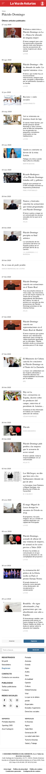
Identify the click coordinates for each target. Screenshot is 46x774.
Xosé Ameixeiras (29, 431)
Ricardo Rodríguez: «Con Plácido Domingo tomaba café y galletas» (33, 177)
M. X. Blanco (27, 494)
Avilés (27, 672)
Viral (26, 693)
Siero (27, 675)
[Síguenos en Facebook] (4, 700)
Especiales (29, 704)
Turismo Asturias (31, 740)
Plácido (26, 427)
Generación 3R (31, 732)
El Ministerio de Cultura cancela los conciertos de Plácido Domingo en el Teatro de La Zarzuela (33, 362)
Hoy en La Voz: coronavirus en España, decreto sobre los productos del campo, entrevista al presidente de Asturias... (33, 398)
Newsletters (6, 665)
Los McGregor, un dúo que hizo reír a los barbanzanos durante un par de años (33, 477)
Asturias (28, 661)
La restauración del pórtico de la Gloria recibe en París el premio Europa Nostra (32, 574)
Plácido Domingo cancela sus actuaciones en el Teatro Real (33, 284)
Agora (27, 725)
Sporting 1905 (7, 725)
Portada (28, 657)
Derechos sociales (32, 711)
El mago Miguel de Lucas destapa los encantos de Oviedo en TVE (32, 508)
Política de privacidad (20, 769)
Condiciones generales (13, 771)
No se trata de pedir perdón (13, 264)
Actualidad (29, 679)
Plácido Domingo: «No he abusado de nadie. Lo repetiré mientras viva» (33, 67)
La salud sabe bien (32, 736)
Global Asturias (31, 690)
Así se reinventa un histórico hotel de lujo (32, 117)
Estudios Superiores (32, 708)
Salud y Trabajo (31, 743)
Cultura (27, 686)
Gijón (27, 668)
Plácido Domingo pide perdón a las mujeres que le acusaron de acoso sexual (32, 447)
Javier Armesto (29, 103)
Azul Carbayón (7, 729)
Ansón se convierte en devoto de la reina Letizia (32, 152)
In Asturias (29, 722)
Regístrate (6, 668)
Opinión (28, 683)
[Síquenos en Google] (17, 706)
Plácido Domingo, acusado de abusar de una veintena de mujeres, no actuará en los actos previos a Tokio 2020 (33, 541)
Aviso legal (7, 769)
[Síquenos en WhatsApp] (10, 705)
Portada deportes (8, 722)
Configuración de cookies (31, 771)
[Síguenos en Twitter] (10, 700)
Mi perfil (5, 661)
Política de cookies (36, 769)
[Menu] (3, 3)
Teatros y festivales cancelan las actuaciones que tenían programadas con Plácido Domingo (33, 205)
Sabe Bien (29, 729)
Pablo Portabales (30, 190)
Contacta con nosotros (10, 677)
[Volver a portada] (23, 3)
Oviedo (27, 665)
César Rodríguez (30, 416)
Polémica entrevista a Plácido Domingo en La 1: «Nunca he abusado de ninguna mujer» (33, 33)
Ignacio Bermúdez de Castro (13, 268)
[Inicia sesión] (42, 3)
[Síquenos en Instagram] (17, 700)
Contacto (5, 690)
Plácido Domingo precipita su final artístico (30, 235)
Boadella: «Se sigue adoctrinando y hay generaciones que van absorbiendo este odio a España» (33, 609)
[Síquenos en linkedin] (4, 705)
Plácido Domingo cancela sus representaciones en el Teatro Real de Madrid (32, 325)
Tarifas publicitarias (9, 686)
